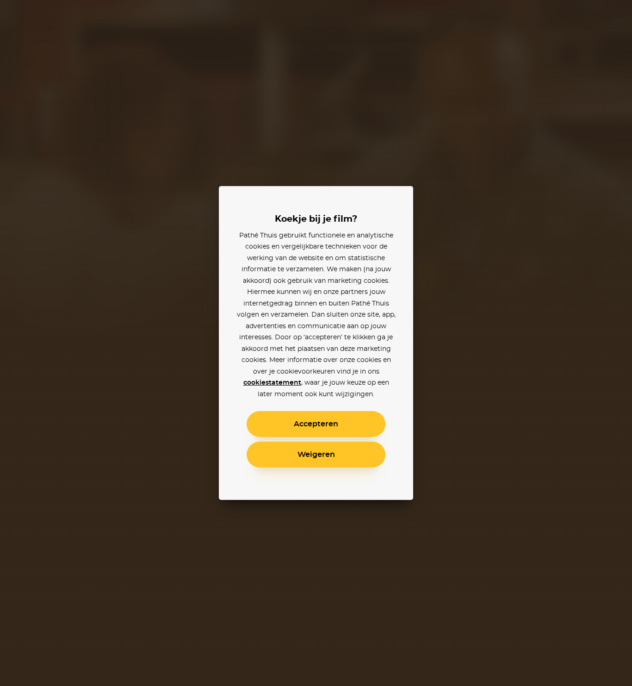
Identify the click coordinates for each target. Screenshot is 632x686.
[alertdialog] (316, 343)
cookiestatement (272, 383)
